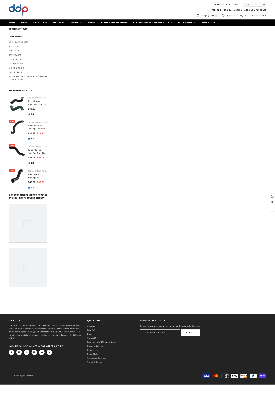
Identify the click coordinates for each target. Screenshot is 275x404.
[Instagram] (19, 352)
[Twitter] (49, 352)
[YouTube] (42, 352)
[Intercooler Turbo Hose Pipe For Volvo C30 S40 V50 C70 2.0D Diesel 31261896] (17, 127)
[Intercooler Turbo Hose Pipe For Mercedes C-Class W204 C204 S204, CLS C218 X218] (17, 176)
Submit (190, 332)
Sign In (243, 15)
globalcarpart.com (37, 98)
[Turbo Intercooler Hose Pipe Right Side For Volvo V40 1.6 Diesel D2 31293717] (17, 151)
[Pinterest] (26, 352)
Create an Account (257, 15)
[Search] (254, 4)
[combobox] (252, 4)
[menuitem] (28, 42)
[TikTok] (34, 352)
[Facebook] (11, 352)
